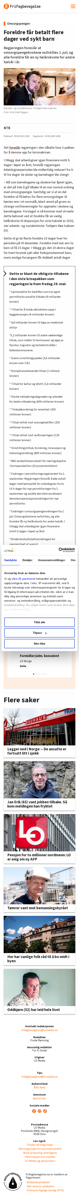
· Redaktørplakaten (38, 1182)
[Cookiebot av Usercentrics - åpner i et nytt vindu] (59, 550)
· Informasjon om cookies (39, 1157)
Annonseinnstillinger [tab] (51, 560)
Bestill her (39, 1098)
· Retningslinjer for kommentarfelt (40, 1149)
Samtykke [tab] (10, 560)
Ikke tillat (39, 643)
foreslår (14, 147)
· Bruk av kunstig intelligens (39, 1153)
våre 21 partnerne (24, 578)
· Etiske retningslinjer (39, 1145)
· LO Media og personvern (39, 1161)
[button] (33, 674)
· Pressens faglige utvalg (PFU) (45, 1190)
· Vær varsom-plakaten (40, 1186)
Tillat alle (39, 622)
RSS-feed (39, 1087)
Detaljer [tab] (27, 560)
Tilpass (37, 632)
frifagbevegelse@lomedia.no (39, 1030)
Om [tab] (73, 560)
